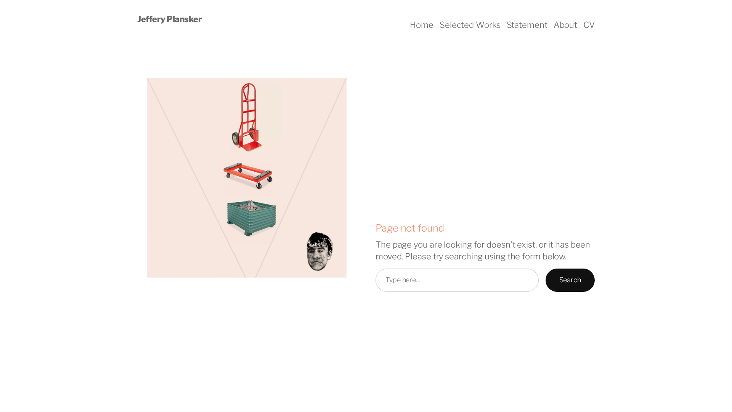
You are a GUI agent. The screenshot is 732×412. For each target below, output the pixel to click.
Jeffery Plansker (169, 19)
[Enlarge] (346, 73)
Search (570, 280)
